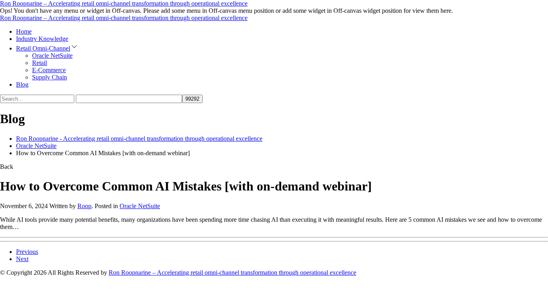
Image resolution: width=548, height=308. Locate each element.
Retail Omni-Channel (43, 48)
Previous (27, 251)
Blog (22, 84)
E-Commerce (49, 70)
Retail (39, 62)
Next (22, 258)
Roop (84, 206)
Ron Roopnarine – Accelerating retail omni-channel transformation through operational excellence (124, 3)
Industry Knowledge (42, 38)
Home (24, 31)
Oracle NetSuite (52, 55)
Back (6, 166)
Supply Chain (49, 77)
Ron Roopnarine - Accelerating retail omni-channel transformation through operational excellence (139, 138)
